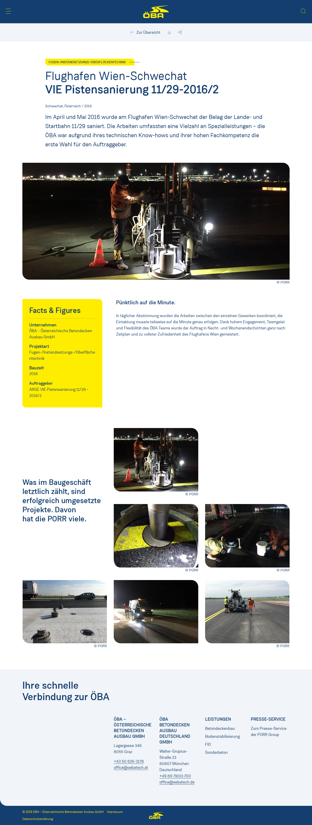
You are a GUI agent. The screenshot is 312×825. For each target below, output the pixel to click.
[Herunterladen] (169, 32)
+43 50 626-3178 (129, 761)
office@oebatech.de (177, 782)
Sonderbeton (216, 752)
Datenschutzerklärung (37, 819)
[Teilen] (180, 32)
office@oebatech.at (131, 767)
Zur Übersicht (147, 32)
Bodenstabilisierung (222, 736)
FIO (208, 744)
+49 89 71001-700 (175, 775)
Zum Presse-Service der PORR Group (268, 731)
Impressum (115, 812)
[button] (8, 11)
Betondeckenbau (220, 728)
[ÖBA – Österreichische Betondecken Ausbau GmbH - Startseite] (156, 11)
